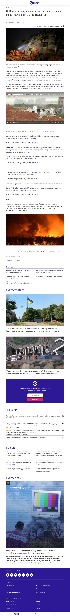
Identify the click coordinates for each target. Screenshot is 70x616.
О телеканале (10, 586)
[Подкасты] (31, 575)
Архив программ (40, 592)
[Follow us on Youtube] (15, 575)
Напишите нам (40, 589)
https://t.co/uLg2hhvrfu (13, 158)
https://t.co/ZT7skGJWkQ (29, 138)
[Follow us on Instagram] (19, 575)
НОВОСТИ (11, 448)
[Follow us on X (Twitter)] (11, 575)
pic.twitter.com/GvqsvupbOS (29, 158)
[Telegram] (35, 614)
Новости (9, 7)
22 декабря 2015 (32, 142)
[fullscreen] (62, 122)
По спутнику (9, 608)
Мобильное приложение (43, 586)
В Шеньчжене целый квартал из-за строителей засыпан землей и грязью (34, 94)
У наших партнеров (11, 605)
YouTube (38, 605)
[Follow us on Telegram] (23, 575)
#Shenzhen (31, 136)
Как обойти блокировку (13, 592)
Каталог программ (11, 589)
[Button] (41, 26)
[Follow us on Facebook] (7, 575)
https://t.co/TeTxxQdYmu (53, 172)
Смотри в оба (13, 478)
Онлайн (38, 601)
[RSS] (27, 575)
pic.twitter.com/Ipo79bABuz (27, 190)
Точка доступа (10, 601)
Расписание (39, 608)
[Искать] (53, 614)
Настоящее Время (11, 19)
